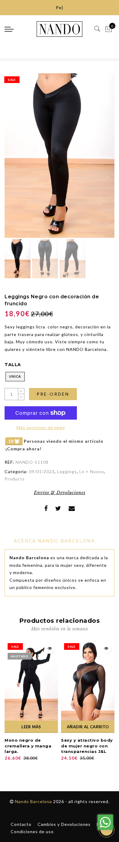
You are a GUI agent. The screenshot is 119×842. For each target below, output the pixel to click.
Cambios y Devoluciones (64, 824)
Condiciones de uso (32, 831)
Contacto (21, 824)
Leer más (31, 726)
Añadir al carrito (88, 726)
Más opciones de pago (40, 427)
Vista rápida (49, 648)
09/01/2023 (42, 471)
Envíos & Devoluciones (59, 492)
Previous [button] (15, 159)
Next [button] (95, 159)
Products (15, 478)
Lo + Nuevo (91, 471)
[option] (59, 155)
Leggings (67, 471)
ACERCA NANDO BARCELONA (54, 541)
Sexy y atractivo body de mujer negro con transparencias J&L (87, 746)
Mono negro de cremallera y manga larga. (28, 746)
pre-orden (53, 394)
